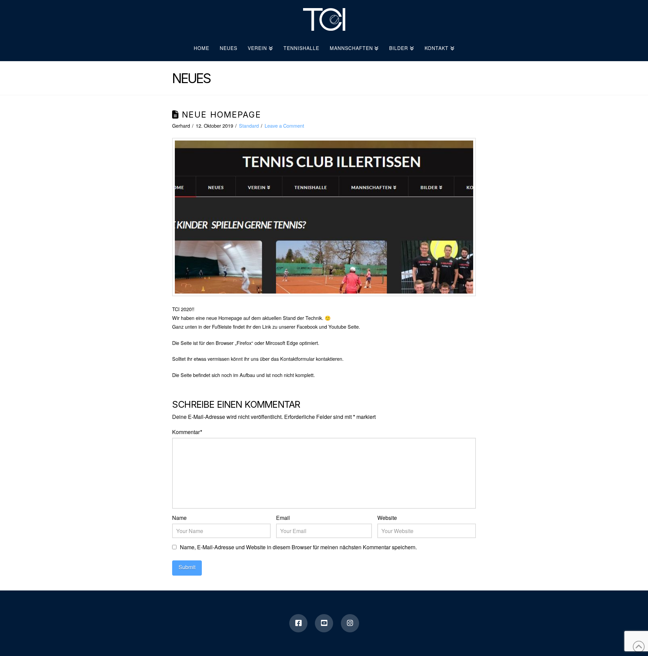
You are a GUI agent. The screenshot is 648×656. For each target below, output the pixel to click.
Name (179, 518)
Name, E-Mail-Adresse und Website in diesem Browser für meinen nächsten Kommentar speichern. (298, 547)
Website (387, 518)
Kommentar (187, 432)
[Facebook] (298, 623)
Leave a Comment (284, 125)
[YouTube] (324, 623)
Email (283, 518)
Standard (249, 125)
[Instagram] (350, 623)
